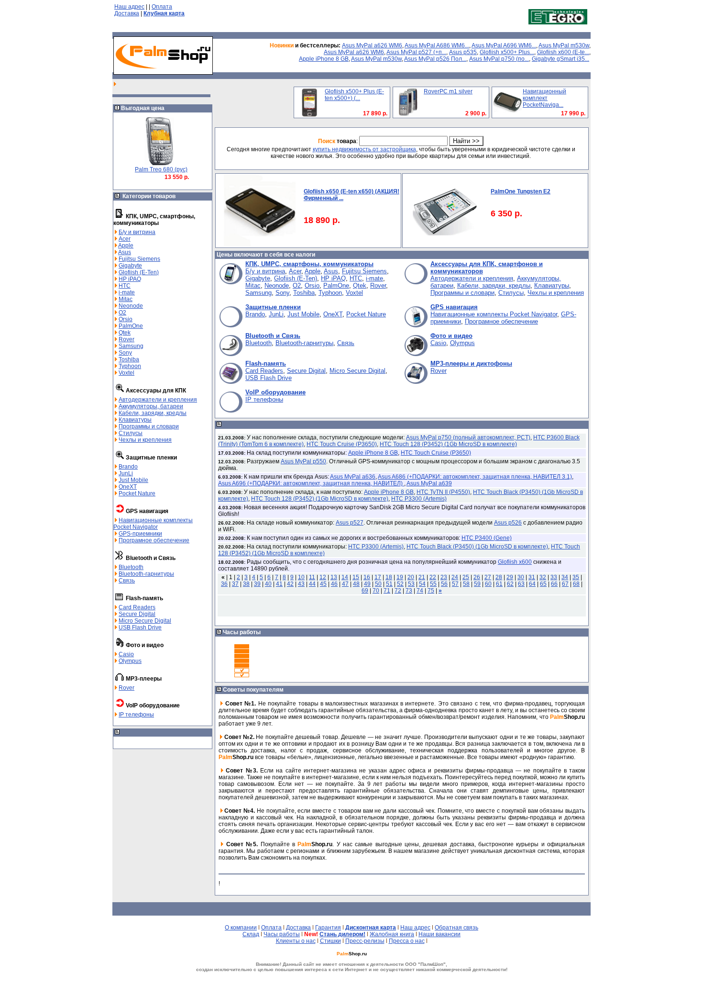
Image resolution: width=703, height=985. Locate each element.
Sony (125, 352)
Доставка (126, 13)
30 (520, 577)
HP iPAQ (130, 279)
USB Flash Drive (140, 627)
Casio (126, 654)
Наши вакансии (439, 934)
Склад (250, 934)
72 (398, 590)
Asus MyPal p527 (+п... (416, 52)
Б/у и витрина (137, 232)
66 (554, 584)
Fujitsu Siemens (139, 259)
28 (498, 577)
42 (290, 584)
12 (322, 577)
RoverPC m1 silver (448, 91)
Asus (124, 252)
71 (387, 590)
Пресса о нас (407, 941)
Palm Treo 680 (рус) (161, 169)
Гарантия (328, 927)
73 (409, 590)
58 (466, 584)
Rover (126, 339)
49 (367, 584)
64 (532, 584)
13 (333, 577)
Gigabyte (130, 265)
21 (421, 577)
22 (432, 577)
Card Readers (137, 607)
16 (366, 577)
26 (476, 577)
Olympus (130, 661)
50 (378, 584)
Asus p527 (349, 522)
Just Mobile (133, 480)
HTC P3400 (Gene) (486, 538)
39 (257, 584)
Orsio (125, 319)
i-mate (127, 292)
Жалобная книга (392, 934)
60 (488, 584)
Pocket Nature (137, 493)
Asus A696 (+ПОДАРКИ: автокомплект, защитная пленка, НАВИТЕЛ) (311, 483)
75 (431, 590)
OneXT (128, 486)
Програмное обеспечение (154, 540)
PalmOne (131, 326)
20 (410, 577)
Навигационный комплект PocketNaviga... (544, 98)
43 (301, 584)
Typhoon (130, 366)
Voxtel (126, 372)
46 (334, 584)
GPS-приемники (140, 533)
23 (443, 577)
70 (376, 590)
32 (542, 577)
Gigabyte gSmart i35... (560, 59)
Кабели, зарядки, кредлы (153, 413)
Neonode (131, 305)
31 (531, 577)
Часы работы (282, 934)
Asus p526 (508, 522)
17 (377, 577)
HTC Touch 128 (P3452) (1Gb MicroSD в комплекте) (448, 444)
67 (565, 584)
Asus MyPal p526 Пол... (435, 59)
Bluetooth (131, 567)
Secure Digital (137, 614)
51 (389, 584)
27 (487, 577)
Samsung (131, 346)
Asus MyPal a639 (429, 483)
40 (268, 584)
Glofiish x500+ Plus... (507, 52)
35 (575, 577)
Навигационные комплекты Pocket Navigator (153, 523)
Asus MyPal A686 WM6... (437, 45)
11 (312, 577)
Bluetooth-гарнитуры (146, 574)
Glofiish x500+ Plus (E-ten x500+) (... (354, 94)
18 (388, 577)
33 (553, 577)
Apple (125, 245)
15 (355, 577)
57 (455, 584)
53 (411, 584)
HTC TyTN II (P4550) (443, 492)
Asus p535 (463, 52)
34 (564, 577)
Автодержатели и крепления (158, 399)
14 (344, 577)
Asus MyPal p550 (303, 461)
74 (420, 590)
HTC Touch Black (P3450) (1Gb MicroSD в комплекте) (477, 546)
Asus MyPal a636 (352, 476)
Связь (127, 580)
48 (356, 584)
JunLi (126, 473)
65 (543, 584)
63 (521, 584)
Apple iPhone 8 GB (324, 59)
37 (235, 584)
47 (345, 584)
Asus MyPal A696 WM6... (504, 45)
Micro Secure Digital (145, 620)
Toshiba (129, 359)
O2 (122, 312)
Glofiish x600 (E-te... (563, 52)
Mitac (125, 299)
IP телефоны (136, 714)
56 (444, 584)
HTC (125, 285)
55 (433, 584)
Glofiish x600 (515, 562)
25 (465, 577)
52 (400, 584)
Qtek (125, 332)
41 (279, 584)
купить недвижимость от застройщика (364, 149)
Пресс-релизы (364, 941)
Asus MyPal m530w (563, 45)
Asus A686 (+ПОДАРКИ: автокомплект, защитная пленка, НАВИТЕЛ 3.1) (475, 476)
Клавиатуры (135, 419)
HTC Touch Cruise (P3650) (342, 444)
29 (509, 577)
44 (312, 584)
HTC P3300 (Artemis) (419, 498)
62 (510, 584)
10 (301, 577)
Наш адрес (129, 6)
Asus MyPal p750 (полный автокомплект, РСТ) (468, 437)
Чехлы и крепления (145, 440)
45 (323, 584)
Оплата (162, 6)
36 (224, 584)
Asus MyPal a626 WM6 (372, 45)
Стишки (330, 941)
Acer (125, 238)
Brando (128, 466)
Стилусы (131, 433)
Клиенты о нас (296, 941)
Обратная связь (456, 927)
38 (246, 584)
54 (422, 584)
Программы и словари (149, 426)
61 (499, 584)
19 (399, 577)
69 (365, 590)
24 (454, 577)
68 (576, 584)
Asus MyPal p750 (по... (499, 59)
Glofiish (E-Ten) (139, 272)
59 (477, 584)
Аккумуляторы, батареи (151, 406)
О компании (241, 927)
